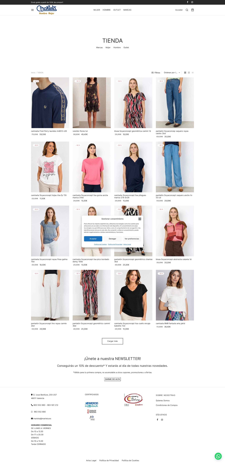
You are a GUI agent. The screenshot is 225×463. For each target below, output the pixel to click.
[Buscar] (187, 10)
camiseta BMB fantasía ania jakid (170, 323)
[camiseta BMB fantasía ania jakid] (175, 295)
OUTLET (117, 10)
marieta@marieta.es (42, 418)
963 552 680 (39, 405)
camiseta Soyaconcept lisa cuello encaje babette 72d (132, 324)
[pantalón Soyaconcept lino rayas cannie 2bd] (50, 295)
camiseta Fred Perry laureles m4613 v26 (49, 131)
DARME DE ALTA (112, 379)
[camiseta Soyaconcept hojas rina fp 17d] (50, 167)
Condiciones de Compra (166, 405)
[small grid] (189, 73)
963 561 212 (52, 405)
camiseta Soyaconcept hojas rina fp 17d (48, 195)
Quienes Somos (163, 400)
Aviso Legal (127, 244)
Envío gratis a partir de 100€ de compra (46, 2)
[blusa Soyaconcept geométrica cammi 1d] (133, 102)
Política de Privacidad (115, 244)
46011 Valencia (37, 398)
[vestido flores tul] (92, 102)
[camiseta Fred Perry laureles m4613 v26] (50, 102)
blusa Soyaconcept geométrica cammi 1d (132, 131)
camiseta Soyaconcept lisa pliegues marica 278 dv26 (130, 196)
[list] (192, 73)
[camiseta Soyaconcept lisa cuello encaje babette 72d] (133, 295)
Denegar (112, 239)
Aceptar (93, 239)
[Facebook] (187, 2)
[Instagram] (192, 2)
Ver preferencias (132, 239)
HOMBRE (107, 10)
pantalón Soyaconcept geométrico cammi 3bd (91, 324)
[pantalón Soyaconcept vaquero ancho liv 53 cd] (175, 167)
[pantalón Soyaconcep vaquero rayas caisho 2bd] (175, 102)
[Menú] (32, 10)
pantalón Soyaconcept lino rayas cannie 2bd (49, 324)
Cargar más (112, 341)
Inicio (33, 73)
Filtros (157, 72)
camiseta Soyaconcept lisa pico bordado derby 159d (91, 260)
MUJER (97, 10)
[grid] (185, 73)
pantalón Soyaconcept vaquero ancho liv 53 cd (174, 196)
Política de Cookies (100, 244)
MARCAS (127, 10)
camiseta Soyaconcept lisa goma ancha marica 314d (90, 196)
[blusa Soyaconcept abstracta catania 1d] (175, 231)
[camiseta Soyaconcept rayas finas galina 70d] (50, 231)
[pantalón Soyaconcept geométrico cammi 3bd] (92, 295)
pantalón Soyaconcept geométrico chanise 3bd (133, 260)
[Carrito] (192, 10)
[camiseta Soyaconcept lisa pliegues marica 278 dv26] (133, 167)
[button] (140, 219)
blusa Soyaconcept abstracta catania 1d (173, 259)
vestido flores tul (80, 131)
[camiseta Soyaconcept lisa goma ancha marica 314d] (92, 167)
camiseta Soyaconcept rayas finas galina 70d (49, 260)
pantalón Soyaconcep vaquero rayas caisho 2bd (172, 132)
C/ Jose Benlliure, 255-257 (45, 395)
